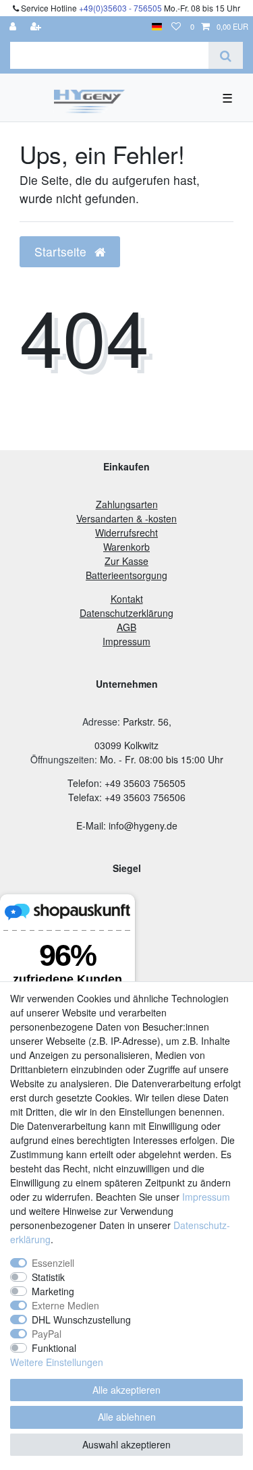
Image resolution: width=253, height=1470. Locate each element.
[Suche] (225, 55)
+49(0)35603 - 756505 (120, 7)
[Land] (157, 26)
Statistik (48, 1277)
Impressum (206, 1196)
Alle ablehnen (127, 1416)
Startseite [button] (62, 251)
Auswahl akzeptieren (126, 1444)
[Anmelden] (14, 26)
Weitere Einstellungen (56, 1362)
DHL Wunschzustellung (81, 1319)
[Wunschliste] (176, 26)
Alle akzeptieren (126, 1389)
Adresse (99, 721)
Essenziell (53, 1263)
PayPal (46, 1333)
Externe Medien (65, 1305)
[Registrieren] (37, 26)
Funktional (54, 1348)
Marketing (53, 1291)
